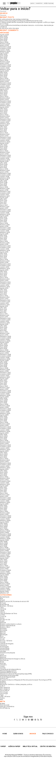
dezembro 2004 (5, 427)
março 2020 (4, 151)
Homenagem (4, 647)
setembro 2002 (5, 468)
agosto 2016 (4, 216)
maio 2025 (3, 57)
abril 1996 (3, 581)
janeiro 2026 (4, 45)
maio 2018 (3, 184)
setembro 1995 (5, 590)
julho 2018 (3, 181)
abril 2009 (3, 348)
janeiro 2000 (4, 514)
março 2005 (4, 422)
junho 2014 (3, 255)
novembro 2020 (5, 139)
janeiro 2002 (4, 480)
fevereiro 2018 (5, 189)
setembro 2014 (5, 250)
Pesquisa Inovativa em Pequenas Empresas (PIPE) (16, 674)
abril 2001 (3, 492)
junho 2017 (3, 201)
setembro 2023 (5, 87)
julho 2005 (3, 416)
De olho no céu (5, 619)
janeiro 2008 (4, 371)
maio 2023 (3, 93)
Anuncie (32, 734)
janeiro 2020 (4, 154)
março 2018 (4, 187)
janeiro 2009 (4, 353)
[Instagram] (21, 720)
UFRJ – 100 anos (5, 696)
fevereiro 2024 (5, 80)
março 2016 (4, 223)
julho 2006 (3, 398)
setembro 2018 (5, 178)
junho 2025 (4, 56)
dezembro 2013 (5, 264)
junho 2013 (3, 273)
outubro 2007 (4, 376)
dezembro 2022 (5, 101)
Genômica (3, 645)
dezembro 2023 (5, 83)
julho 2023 (3, 90)
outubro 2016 (4, 213)
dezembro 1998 (5, 534)
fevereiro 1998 (5, 549)
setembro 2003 (5, 450)
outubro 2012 (4, 285)
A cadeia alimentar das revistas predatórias (14, 19)
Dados (2, 618)
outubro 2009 (5, 339)
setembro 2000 (5, 502)
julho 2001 (3, 487)
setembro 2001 (5, 484)
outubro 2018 (4, 176)
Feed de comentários (7, 706)
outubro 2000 (4, 501)
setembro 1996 (5, 573)
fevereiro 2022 (5, 116)
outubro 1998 (5, 537)
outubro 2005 (4, 412)
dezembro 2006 (5, 391)
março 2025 (4, 60)
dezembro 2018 (5, 173)
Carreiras (3, 609)
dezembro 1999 (5, 516)
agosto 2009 (4, 342)
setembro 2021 (5, 124)
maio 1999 (3, 526)
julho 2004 (3, 434)
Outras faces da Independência (10, 669)
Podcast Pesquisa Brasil (7, 677)
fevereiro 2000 (5, 513)
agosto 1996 (4, 575)
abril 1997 (3, 564)
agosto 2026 (4, 35)
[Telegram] (33, 720)
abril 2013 (3, 276)
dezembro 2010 (5, 318)
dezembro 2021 (5, 119)
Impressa (3, 651)
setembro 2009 (5, 341)
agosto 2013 (4, 270)
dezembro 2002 (5, 463)
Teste (2, 695)
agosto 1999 (4, 522)
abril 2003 (3, 457)
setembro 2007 (5, 377)
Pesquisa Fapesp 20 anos (8, 671)
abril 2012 (3, 294)
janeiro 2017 (4, 208)
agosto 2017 (4, 198)
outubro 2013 (4, 267)
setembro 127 (4, 593)
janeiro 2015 (4, 244)
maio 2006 (3, 401)
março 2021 (4, 133)
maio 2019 (3, 166)
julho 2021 (3, 127)
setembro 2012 (5, 287)
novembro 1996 (5, 570)
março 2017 (4, 205)
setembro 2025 (5, 51)
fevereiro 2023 (5, 98)
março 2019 (4, 169)
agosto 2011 (4, 306)
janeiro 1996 (4, 585)
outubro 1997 (4, 555)
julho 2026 (3, 36)
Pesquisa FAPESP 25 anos (8, 672)
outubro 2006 (5, 394)
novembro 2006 (5, 392)
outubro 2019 (4, 158)
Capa (2, 607)
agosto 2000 (4, 504)
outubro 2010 (4, 321)
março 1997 (4, 566)
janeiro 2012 (4, 299)
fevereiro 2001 (4, 495)
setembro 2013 (5, 268)
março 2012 (4, 296)
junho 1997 (3, 561)
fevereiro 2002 (5, 478)
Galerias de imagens (6, 644)
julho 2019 (3, 163)
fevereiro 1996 (5, 584)
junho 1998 (4, 543)
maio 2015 (3, 238)
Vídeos (2, 698)
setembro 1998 (5, 539)
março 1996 (4, 582)
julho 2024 (3, 72)
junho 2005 (4, 418)
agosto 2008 (4, 361)
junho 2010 (3, 327)
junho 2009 (4, 345)
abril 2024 (3, 77)
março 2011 (3, 314)
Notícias (3, 663)
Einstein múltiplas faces (7, 625)
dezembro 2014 (5, 246)
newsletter (39, 3)
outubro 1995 (5, 588)
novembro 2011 (5, 302)
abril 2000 (3, 510)
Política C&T (4, 678)
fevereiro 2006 (5, 406)
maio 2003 (3, 456)
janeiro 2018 (4, 190)
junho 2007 (3, 382)
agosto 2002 (4, 469)
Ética (1, 636)
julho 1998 (3, 542)
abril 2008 (3, 367)
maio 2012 (3, 293)
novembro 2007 (5, 374)
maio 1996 (3, 579)
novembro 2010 (5, 320)
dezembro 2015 (5, 228)
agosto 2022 (4, 107)
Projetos (3, 681)
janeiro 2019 (4, 172)
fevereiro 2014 (5, 261)
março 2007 (4, 386)
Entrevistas (3, 630)
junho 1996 (4, 578)
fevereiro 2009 (5, 351)
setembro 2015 (5, 232)
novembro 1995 (5, 587)
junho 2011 (3, 309)
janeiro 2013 (4, 281)
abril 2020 (3, 149)
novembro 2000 (5, 499)
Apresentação (4, 597)
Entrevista (3, 629)
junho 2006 (4, 400)
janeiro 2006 (4, 407)
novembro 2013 (5, 265)
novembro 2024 (5, 66)
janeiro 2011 (4, 317)
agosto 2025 (4, 53)
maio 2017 (3, 202)
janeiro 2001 (4, 496)
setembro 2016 (5, 214)
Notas (2, 662)
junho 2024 (4, 74)
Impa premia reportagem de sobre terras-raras (21, 21)
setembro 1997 (5, 557)
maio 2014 (3, 256)
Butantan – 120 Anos (6, 606)
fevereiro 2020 (5, 152)
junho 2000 (3, 507)
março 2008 (4, 368)
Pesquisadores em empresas (9, 675)
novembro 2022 (5, 103)
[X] (18, 720)
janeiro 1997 (4, 569)
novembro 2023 (5, 84)
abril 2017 (3, 204)
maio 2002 (3, 474)
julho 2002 (3, 471)
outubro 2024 (5, 68)
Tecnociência (4, 690)
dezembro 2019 (5, 155)
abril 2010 (3, 330)
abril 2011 (3, 312)
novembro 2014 (5, 247)
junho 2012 (3, 291)
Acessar (2, 703)
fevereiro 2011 (4, 315)
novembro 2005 (5, 410)
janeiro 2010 (4, 335)
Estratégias (3, 635)
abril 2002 (3, 475)
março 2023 (4, 97)
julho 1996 (3, 576)
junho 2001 (3, 489)
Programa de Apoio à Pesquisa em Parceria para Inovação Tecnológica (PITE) (26, 680)
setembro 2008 (5, 359)
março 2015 (4, 241)
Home (4, 734)
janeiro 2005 (4, 425)
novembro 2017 (5, 193)
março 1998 (4, 548)
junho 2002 (4, 472)
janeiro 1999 (4, 533)
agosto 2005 (4, 415)
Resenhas (3, 683)
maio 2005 (3, 419)
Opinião (3, 668)
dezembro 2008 (5, 354)
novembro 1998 (5, 536)
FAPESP (3, 746)
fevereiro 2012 (5, 297)
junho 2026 (4, 38)
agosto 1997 (4, 558)
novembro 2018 (5, 175)
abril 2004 (3, 439)
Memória (3, 657)
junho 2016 (3, 219)
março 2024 (4, 78)
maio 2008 (3, 365)
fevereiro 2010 (4, 333)
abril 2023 (3, 95)
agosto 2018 (4, 179)
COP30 (2, 615)
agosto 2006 (4, 397)
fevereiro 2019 (5, 170)
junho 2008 (4, 364)
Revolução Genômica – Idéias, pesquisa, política (16, 684)
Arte (1, 598)
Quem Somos (18, 734)
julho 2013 (3, 272)
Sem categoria (5, 687)
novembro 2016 (5, 211)
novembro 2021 (5, 121)
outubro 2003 (4, 448)
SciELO (2, 686)
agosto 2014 (4, 252)
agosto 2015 (4, 234)
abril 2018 (3, 186)
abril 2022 (3, 113)
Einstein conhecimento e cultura (10, 624)
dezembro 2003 (5, 445)
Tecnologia (4, 692)
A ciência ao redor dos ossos (9, 28)
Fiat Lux (2, 638)
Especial (3, 632)
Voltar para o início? (15, 9)
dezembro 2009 (5, 336)
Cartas (2, 610)
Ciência (2, 612)
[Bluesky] (25, 720)
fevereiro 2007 (5, 388)
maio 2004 (3, 437)
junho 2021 (3, 128)
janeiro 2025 (4, 63)
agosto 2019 (4, 161)
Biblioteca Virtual (30, 746)
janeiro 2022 (4, 118)
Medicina (3, 656)
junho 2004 (4, 436)
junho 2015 (3, 237)
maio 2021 (3, 130)
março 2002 (4, 477)
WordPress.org (5, 708)
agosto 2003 (4, 451)
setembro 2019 (5, 160)
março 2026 (4, 42)
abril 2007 (3, 385)
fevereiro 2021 (5, 134)
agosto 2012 (4, 288)
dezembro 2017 (5, 192)
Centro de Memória (47, 746)
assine (32, 3)
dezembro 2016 (5, 210)
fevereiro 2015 (5, 243)
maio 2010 (3, 329)
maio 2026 (3, 39)
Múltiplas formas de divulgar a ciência (12, 659)
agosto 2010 (4, 324)
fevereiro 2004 (5, 442)
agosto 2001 (4, 486)
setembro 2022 (5, 106)
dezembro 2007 (5, 373)
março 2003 (4, 459)
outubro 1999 (5, 519)
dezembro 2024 (5, 65)
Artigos (2, 600)
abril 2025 (3, 59)
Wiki (1, 699)
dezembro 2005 (5, 409)
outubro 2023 (5, 86)
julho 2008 (3, 362)
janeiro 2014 (4, 262)
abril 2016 (3, 222)
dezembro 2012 (5, 282)
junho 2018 (3, 183)
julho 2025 (3, 54)
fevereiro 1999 (5, 531)
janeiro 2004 (4, 443)
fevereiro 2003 (5, 460)
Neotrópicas (4, 660)
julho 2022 (3, 109)
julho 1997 (3, 560)
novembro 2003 (5, 447)
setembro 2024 (5, 69)
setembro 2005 (5, 413)
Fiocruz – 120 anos (6, 641)
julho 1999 (3, 523)
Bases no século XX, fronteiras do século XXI (14, 601)
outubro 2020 (4, 140)
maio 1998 (3, 545)
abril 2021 (3, 131)
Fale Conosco (48, 734)
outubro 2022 (5, 104)
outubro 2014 (4, 249)
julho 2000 (3, 505)
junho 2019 (3, 164)
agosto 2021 (4, 125)
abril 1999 (3, 528)
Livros (2, 654)
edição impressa (48, 3)
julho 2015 (3, 235)
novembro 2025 (5, 48)
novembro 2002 (5, 465)
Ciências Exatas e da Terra (8, 613)
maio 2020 (3, 148)
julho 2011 (3, 308)
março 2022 (4, 115)
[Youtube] (38, 720)
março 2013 (4, 278)
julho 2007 (3, 380)
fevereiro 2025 (5, 62)
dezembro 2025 (5, 47)
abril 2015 (3, 240)
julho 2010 (3, 326)
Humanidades (4, 648)
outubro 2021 (4, 122)
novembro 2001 (5, 481)
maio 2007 (3, 383)
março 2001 (4, 493)
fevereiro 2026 (5, 44)
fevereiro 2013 (5, 279)
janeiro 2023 (4, 100)
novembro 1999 (5, 517)
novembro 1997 (5, 554)
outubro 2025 (5, 50)
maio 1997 (3, 563)
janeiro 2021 (4, 136)
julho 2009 (3, 344)
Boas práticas (4, 604)
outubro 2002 (4, 466)
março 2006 (4, 404)
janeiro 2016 (4, 226)
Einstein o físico (5, 627)
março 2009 (4, 350)
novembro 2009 (5, 338)
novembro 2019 (5, 157)
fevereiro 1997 (5, 567)
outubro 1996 (5, 572)
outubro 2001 (4, 483)
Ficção (2, 639)
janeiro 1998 (4, 551)
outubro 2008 (4, 358)
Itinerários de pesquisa (7, 653)
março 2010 (4, 332)
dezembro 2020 (5, 137)
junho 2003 (4, 454)
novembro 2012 (5, 284)
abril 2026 (3, 41)
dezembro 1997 (5, 552)
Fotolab (2, 642)
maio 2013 (3, 275)
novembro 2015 (5, 229)
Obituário (3, 665)
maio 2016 (3, 220)
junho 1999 (4, 525)
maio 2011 (3, 311)
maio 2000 (3, 508)
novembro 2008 (5, 356)
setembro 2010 (5, 323)
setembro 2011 (5, 305)
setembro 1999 (5, 520)
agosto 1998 (4, 540)
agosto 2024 (4, 71)
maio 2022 (3, 112)
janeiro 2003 (4, 462)
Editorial (3, 622)
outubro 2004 (4, 430)
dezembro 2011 (5, 300)
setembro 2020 (5, 142)
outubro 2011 (4, 303)
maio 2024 (3, 75)
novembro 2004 (5, 428)
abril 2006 (3, 403)
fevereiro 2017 (4, 207)
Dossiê (2, 621)
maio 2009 (3, 347)
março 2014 (4, 259)
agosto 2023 (4, 89)
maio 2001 (3, 490)
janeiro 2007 (4, 389)
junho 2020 (4, 146)
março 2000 (4, 511)
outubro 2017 (4, 195)
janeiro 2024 (4, 81)
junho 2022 (4, 110)
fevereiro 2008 (5, 370)
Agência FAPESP (14, 746)
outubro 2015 (4, 231)
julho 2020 (3, 145)
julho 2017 (3, 199)
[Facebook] (15, 720)
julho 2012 (3, 290)
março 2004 (4, 440)
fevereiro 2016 (5, 225)
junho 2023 (4, 92)
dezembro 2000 (5, 498)
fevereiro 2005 (5, 424)
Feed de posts (4, 705)
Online (2, 666)
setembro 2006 (5, 395)
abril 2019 (3, 167)
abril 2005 (3, 421)
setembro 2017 (5, 196)
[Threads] (29, 720)
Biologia (3, 603)
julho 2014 (3, 253)
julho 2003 (3, 453)
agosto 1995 (4, 591)
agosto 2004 (4, 433)
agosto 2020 (4, 143)
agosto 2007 (4, 379)
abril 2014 (3, 258)
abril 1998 (3, 546)
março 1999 (4, 529)
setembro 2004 (5, 431)
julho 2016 (3, 217)
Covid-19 (3, 616)
